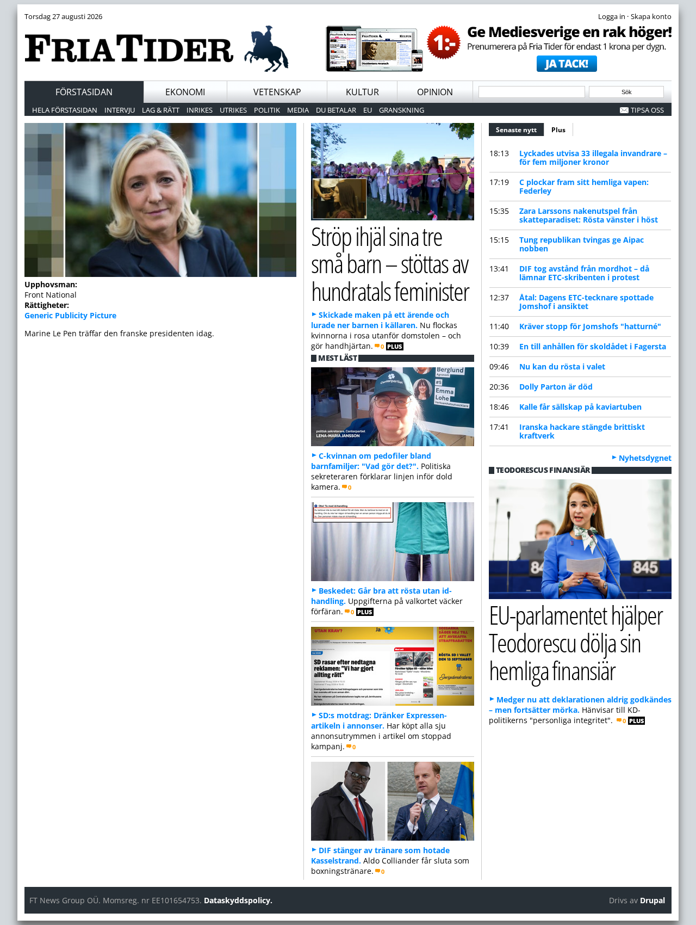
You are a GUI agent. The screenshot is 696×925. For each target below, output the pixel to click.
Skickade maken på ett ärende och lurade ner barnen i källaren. (380, 320)
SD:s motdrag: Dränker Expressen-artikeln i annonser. (379, 720)
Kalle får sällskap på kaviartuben (580, 407)
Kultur (362, 92)
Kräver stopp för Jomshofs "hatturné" (590, 326)
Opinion (435, 92)
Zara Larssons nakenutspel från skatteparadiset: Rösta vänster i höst (588, 215)
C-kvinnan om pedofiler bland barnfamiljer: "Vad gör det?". (371, 461)
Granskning (401, 110)
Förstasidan (84, 92)
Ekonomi (185, 92)
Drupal (652, 900)
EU (367, 110)
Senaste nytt (520, 130)
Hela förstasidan (64, 110)
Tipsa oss (647, 110)
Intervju (119, 110)
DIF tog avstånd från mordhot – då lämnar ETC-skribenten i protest (584, 272)
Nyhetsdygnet (645, 458)
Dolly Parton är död (556, 386)
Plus (558, 130)
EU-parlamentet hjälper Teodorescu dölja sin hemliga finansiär (575, 642)
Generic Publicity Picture (70, 315)
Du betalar (336, 110)
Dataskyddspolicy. (238, 900)
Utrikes (233, 110)
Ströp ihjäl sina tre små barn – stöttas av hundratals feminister (390, 263)
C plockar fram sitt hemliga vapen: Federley (584, 186)
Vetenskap (277, 92)
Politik (267, 110)
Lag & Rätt (160, 110)
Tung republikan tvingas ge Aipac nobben (581, 244)
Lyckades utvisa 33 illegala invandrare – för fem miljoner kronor (593, 157)
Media (298, 110)
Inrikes (200, 110)
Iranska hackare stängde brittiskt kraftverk (582, 431)
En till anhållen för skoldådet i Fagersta (592, 346)
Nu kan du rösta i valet (562, 366)
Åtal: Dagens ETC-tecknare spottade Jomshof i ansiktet (586, 301)
